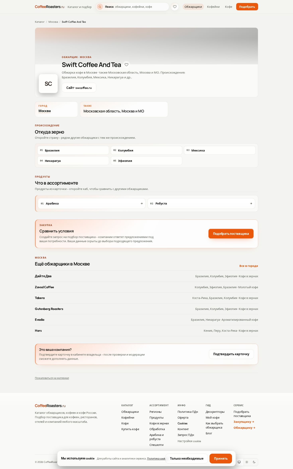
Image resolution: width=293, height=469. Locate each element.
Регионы (155, 412)
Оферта (183, 417)
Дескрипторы (215, 412)
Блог (209, 433)
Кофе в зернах (159, 423)
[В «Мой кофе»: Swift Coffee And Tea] (126, 65)
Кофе (228, 7)
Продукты (156, 417)
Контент (183, 429)
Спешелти (156, 445)
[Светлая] (247, 462)
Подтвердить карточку (231, 354)
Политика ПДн (188, 412)
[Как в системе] (239, 462)
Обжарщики (193, 7)
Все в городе (248, 266)
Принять (221, 458)
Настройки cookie (189, 441)
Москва (53, 21)
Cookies (182, 423)
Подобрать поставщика (231, 234)
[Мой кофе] (175, 7)
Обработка (157, 429)
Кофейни (213, 7)
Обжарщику (243, 428)
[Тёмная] (254, 462)
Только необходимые (187, 458)
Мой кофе (212, 417)
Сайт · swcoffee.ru (79, 88)
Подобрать (247, 7)
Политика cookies (158, 458)
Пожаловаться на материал (52, 378)
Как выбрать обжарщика (214, 425)
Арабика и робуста (156, 437)
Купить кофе (130, 429)
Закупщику (242, 422)
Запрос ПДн (186, 435)
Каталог (40, 21)
